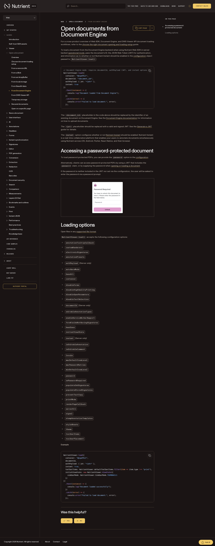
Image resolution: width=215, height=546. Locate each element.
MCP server (11, 273)
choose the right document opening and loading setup (107, 44)
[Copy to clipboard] (149, 70)
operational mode (76, 53)
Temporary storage (19, 99)
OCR (11, 171)
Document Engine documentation (121, 118)
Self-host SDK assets (18, 44)
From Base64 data (18, 86)
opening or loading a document (125, 165)
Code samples (11, 244)
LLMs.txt (9, 278)
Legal (65, 542)
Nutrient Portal (20, 286)
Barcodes (13, 176)
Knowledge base (15, 234)
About (47, 542)
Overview (10, 25)
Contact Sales (202, 6)
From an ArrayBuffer (19, 77)
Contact (56, 542)
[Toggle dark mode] (189, 6)
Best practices (15, 225)
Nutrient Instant (113, 135)
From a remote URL (19, 68)
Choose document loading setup (22, 62)
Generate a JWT (144, 126)
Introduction (14, 39)
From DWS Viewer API (20, 95)
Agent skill (11, 268)
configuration (139, 56)
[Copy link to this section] (57, 150)
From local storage (19, 82)
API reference (12, 239)
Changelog (10, 249)
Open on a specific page (21, 108)
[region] (107, 476)
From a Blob (16, 73)
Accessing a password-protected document (174, 26)
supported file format (86, 231)
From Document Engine (21, 91)
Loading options (171, 33)
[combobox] (152, 28)
